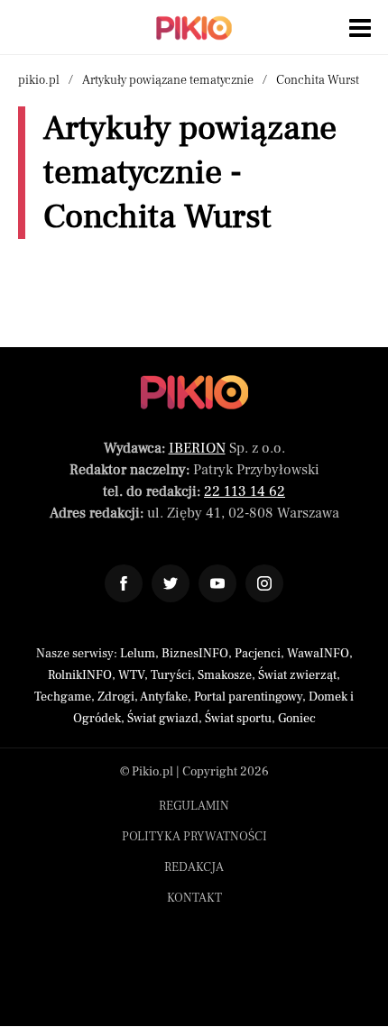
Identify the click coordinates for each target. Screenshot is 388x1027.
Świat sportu (238, 719)
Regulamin (194, 806)
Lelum (137, 654)
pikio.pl (39, 80)
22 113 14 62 (244, 491)
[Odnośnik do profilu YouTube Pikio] (217, 583)
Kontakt (194, 898)
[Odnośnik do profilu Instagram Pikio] (264, 583)
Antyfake (164, 697)
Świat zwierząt (297, 675)
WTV (131, 675)
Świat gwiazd (163, 719)
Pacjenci (258, 654)
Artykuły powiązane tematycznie (168, 80)
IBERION (197, 448)
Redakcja (194, 867)
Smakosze (225, 675)
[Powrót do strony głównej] (194, 392)
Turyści (171, 675)
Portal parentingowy (248, 697)
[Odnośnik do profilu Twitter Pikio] (170, 583)
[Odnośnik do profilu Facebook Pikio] (124, 583)
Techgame (62, 697)
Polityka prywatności (194, 837)
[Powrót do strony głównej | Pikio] (194, 28)
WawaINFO (318, 654)
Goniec (297, 719)
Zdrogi (115, 697)
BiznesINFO (195, 654)
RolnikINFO (80, 675)
